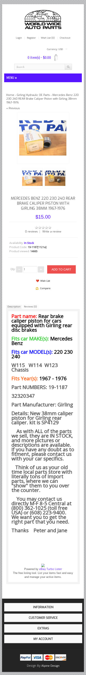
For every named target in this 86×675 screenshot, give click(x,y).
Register (31, 38)
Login (19, 38)
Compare (45, 288)
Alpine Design (50, 666)
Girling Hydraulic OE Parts (33, 95)
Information (43, 607)
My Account (43, 639)
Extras (43, 628)
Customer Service (43, 618)
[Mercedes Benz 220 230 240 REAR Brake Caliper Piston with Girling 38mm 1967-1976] (32, 178)
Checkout (65, 38)
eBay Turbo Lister (50, 569)
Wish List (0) (48, 38)
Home (10, 95)
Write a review (51, 231)
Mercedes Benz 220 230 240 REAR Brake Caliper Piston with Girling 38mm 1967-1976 (42, 98)
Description (14, 306)
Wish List (45, 280)
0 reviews (31, 231)
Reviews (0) (30, 306)
